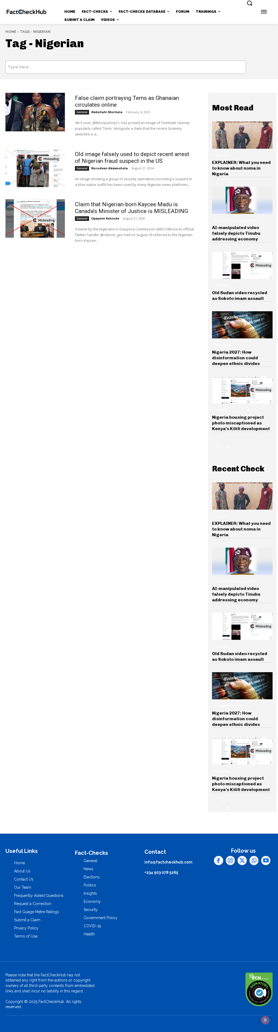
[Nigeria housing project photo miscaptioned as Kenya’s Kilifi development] (242, 390)
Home (10, 32)
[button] (249, 3)
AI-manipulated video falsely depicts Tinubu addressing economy (236, 233)
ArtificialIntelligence (236, 221)
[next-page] (228, 447)
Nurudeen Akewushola (109, 168)
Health (221, 155)
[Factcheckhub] (26, 12)
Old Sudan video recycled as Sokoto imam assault (239, 295)
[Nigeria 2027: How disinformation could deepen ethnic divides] (242, 325)
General (82, 112)
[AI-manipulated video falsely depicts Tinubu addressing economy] (242, 200)
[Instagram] (230, 860)
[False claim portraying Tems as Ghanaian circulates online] (35, 112)
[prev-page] (217, 447)
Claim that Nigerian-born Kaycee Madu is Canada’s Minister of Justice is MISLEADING (131, 207)
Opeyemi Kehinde (105, 218)
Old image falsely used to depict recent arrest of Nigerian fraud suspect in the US (132, 157)
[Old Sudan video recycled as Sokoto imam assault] (242, 265)
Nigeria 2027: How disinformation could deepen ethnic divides (236, 358)
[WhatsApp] (254, 860)
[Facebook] (218, 860)
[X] (242, 860)
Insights (223, 345)
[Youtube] (265, 860)
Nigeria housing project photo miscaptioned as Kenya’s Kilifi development (241, 423)
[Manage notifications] (265, 1020)
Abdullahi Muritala (106, 112)
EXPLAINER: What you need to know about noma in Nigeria (241, 168)
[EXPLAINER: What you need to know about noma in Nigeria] (242, 135)
